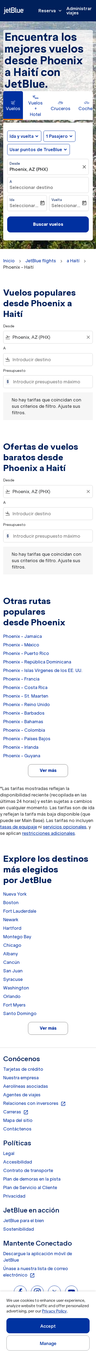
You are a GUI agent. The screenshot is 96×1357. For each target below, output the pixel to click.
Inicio (9, 260)
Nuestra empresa (21, 1077)
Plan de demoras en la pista (32, 1179)
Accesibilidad (17, 1162)
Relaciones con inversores (34, 1103)
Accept (48, 1326)
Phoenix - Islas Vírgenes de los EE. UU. (42, 670)
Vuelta (56, 200)
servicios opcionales (64, 826)
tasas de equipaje (18, 826)
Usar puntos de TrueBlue (36, 149)
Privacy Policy (54, 1311)
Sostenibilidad (18, 1229)
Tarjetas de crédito (23, 1069)
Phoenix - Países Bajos (26, 738)
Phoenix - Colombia (24, 730)
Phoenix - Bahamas (23, 721)
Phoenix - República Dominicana (37, 662)
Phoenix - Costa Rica (25, 687)
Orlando (12, 996)
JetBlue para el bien (23, 1220)
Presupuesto (14, 370)
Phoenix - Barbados (24, 713)
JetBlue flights (40, 260)
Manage (48, 1343)
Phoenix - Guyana (21, 755)
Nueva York (15, 894)
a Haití (73, 260)
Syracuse (13, 979)
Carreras (16, 1112)
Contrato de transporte (28, 1170)
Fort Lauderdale (19, 911)
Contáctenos (17, 1128)
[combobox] (48, 337)
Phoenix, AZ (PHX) (29, 169)
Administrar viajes (79, 10)
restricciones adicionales (48, 833)
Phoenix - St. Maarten (25, 696)
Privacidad (14, 1196)
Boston (11, 902)
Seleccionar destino (31, 187)
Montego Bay (17, 936)
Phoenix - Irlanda (20, 747)
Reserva (50, 10)
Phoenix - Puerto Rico (26, 653)
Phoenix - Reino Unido (26, 704)
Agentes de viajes (22, 1094)
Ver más (48, 770)
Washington (16, 987)
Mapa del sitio (18, 1120)
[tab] (13, 105)
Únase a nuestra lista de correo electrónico (35, 1272)
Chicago (12, 945)
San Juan (13, 970)
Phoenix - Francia (21, 679)
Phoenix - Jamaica (22, 636)
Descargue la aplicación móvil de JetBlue (37, 1257)
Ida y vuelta (22, 136)
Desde (15, 164)
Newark (10, 919)
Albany (10, 953)
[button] (59, 136)
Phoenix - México (21, 644)
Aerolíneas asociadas (25, 1086)
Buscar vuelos (48, 224)
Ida (12, 200)
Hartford (12, 928)
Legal (8, 1153)
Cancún (11, 962)
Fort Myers (14, 1005)
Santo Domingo (20, 1013)
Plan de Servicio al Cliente (30, 1187)
